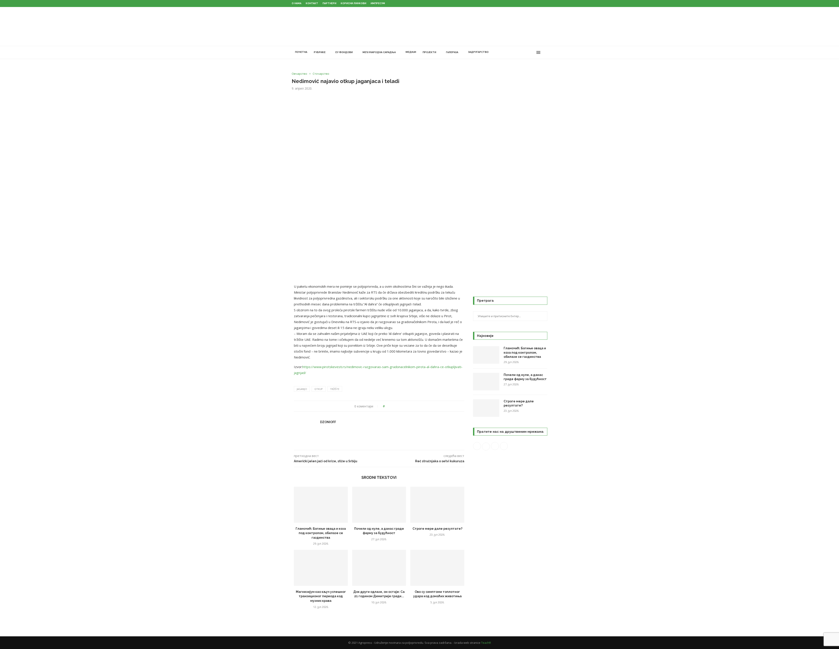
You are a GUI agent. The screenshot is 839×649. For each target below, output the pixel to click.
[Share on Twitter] (396, 406)
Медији (411, 52)
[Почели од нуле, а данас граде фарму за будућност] (379, 505)
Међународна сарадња (379, 52)
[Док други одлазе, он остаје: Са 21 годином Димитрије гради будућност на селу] (379, 568)
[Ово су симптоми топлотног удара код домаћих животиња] (437, 568)
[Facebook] (514, 52)
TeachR (486, 643)
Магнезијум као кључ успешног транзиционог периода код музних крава (321, 596)
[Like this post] (387, 406)
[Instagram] (523, 52)
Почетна (301, 52)
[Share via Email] (404, 406)
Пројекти (429, 52)
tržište (334, 389)
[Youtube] (528, 52)
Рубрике (320, 52)
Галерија (452, 52)
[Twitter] (518, 52)
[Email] (532, 52)
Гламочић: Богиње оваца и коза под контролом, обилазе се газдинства (321, 533)
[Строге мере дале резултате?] (437, 505)
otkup (318, 389)
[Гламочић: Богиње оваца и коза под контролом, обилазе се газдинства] (321, 505)
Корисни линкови (353, 3)
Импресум (378, 3)
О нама (296, 3)
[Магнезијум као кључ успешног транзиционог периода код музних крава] (321, 568)
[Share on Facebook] (392, 406)
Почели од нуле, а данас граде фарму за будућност (525, 377)
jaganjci (302, 389)
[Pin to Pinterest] (400, 406)
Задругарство (478, 52)
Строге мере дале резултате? (437, 528)
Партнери (329, 3)
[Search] (545, 52)
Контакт (312, 3)
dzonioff (328, 422)
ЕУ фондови (344, 52)
